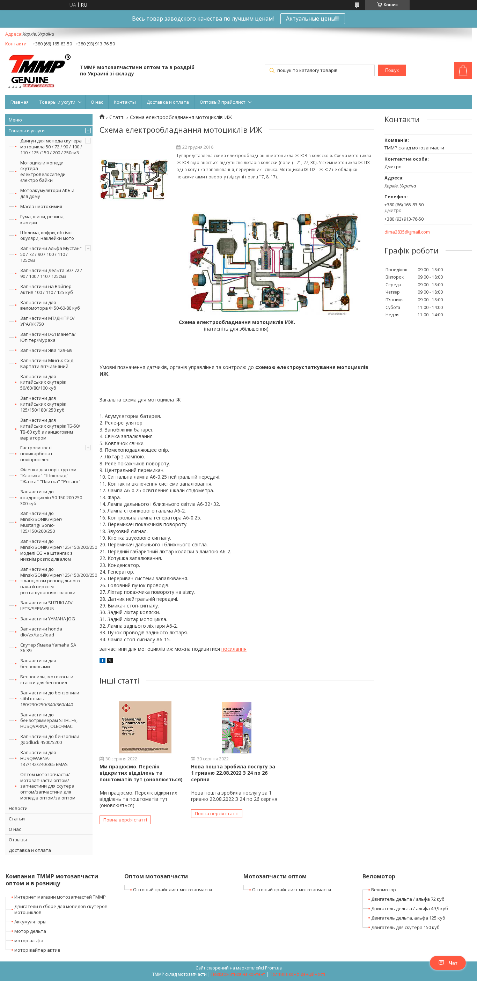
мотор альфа (28, 940)
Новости (18, 808)
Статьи (17, 819)
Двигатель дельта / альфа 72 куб (408, 899)
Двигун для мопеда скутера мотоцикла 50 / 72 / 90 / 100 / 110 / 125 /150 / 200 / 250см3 (51, 147)
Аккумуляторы (30, 922)
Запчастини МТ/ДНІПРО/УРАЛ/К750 (47, 321)
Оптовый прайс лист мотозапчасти (172, 889)
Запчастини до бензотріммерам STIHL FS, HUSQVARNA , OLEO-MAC (49, 720)
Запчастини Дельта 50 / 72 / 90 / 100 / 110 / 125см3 (51, 273)
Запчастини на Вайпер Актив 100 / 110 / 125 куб (46, 289)
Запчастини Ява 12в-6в (46, 350)
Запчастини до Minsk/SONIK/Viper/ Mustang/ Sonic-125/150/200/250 (41, 522)
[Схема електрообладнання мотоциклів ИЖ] (134, 180)
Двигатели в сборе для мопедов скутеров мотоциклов (61, 909)
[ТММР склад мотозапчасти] (39, 71)
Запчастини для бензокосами (38, 663)
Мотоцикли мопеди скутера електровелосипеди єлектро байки (43, 172)
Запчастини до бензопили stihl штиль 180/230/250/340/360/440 (49, 698)
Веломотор (383, 889)
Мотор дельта (30, 931)
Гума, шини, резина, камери (42, 219)
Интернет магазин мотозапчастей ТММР (60, 897)
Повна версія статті (125, 820)
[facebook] (102, 661)
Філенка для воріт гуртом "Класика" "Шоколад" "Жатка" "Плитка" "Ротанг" (50, 475)
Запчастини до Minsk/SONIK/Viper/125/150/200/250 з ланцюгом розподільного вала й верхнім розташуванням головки (56, 581)
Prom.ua (273, 968)
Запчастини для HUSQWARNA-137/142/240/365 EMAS (44, 758)
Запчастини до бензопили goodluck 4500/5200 (49, 739)
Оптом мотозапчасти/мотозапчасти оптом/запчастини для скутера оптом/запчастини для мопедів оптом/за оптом (47, 786)
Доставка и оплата (168, 102)
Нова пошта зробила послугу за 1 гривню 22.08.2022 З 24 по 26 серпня (233, 772)
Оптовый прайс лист (222, 102)
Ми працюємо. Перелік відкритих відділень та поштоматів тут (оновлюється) (141, 772)
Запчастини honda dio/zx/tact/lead (41, 632)
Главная (19, 102)
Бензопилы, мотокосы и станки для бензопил (46, 679)
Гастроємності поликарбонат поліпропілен (36, 453)
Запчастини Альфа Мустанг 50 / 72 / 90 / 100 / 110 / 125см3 (50, 254)
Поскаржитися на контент (238, 974)
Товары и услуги (57, 102)
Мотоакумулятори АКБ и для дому (47, 193)
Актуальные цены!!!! (312, 18)
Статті (117, 117)
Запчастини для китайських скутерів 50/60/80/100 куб (43, 382)
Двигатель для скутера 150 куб (405, 927)
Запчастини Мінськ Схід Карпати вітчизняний (46, 363)
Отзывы (18, 839)
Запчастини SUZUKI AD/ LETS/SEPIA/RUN (46, 605)
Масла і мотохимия (41, 206)
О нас (97, 102)
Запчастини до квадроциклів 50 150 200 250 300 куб (51, 497)
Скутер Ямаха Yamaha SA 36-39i (48, 648)
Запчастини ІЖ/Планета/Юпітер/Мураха (48, 337)
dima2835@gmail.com (407, 232)
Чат (453, 963)
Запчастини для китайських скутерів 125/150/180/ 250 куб (43, 404)
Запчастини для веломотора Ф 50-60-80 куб (50, 305)
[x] (110, 661)
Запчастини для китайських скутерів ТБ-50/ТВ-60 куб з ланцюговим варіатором (50, 429)
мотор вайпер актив (37, 950)
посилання (234, 649)
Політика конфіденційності (297, 974)
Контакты (125, 102)
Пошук (392, 70)
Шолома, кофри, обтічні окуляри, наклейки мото (47, 235)
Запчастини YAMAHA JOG (47, 618)
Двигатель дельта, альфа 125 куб (408, 918)
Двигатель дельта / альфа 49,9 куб (409, 908)
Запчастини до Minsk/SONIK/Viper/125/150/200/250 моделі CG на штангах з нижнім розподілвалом (56, 550)
